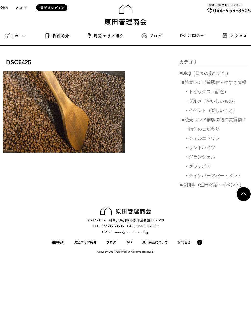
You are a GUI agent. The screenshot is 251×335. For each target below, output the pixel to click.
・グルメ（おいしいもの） (210, 101)
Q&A (129, 242)
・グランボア (197, 166)
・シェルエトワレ (202, 138)
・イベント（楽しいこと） (210, 110)
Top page (244, 194)
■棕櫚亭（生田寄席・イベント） (211, 184)
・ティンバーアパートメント (213, 175)
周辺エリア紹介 (85, 242)
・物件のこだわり (202, 129)
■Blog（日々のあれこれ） (205, 73)
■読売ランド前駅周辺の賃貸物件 (214, 119)
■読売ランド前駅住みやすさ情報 (214, 82)
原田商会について (155, 242)
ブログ (111, 242)
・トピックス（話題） (206, 91)
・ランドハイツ (199, 147)
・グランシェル (199, 157)
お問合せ (184, 242)
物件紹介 (58, 242)
